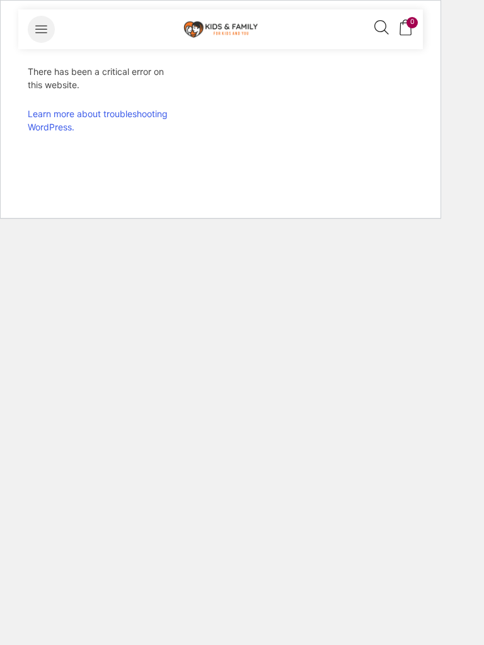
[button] (41, 29)
